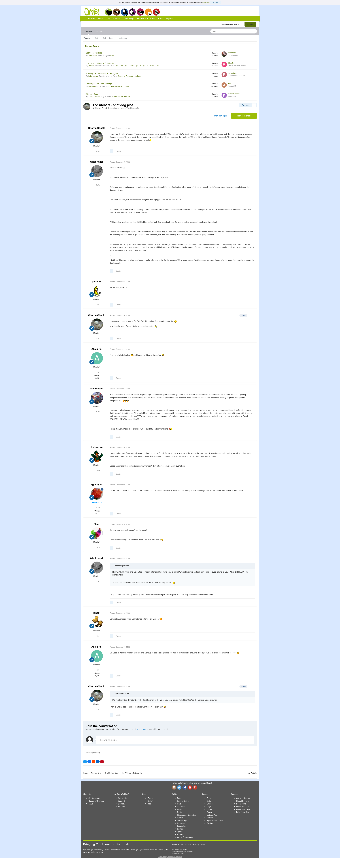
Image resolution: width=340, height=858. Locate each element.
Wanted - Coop (92, 94)
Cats (124, 12)
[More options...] (252, 128)
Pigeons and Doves (215, 820)
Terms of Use (177, 844)
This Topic (244, 31)
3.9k (98, 185)
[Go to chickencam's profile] (97, 456)
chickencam (96, 447)
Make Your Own (243, 809)
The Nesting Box (133, 108)
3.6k (98, 151)
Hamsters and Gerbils (148, 12)
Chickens (108, 12)
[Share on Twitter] (85, 761)
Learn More (98, 852)
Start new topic (220, 115)
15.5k (97, 547)
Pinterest (195, 787)
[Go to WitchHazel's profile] (97, 171)
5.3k (98, 411)
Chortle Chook (96, 128)
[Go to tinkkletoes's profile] (224, 54)
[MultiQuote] (111, 151)
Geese (209, 812)
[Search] (254, 31)
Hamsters (181, 823)
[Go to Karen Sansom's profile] (224, 95)
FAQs (90, 803)
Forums (87, 38)
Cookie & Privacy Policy (195, 844)
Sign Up (250, 24)
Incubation (181, 826)
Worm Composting (185, 837)
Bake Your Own (242, 812)
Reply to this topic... (108, 739)
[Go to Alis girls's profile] (97, 358)
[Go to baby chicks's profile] (224, 74)
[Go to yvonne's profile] (97, 291)
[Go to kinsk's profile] (97, 622)
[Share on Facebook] (89, 761)
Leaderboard (122, 38)
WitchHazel (96, 161)
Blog (149, 803)
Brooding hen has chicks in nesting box (102, 73)
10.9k (97, 470)
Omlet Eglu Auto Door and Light (99, 83)
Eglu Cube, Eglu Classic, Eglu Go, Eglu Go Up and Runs (137, 65)
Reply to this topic (244, 115)
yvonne (96, 281)
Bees (179, 798)
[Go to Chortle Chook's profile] (86, 106)
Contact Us (122, 798)
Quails (179, 831)
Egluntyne (96, 484)
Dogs (116, 12)
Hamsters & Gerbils (146, 18)
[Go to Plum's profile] (97, 533)
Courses (234, 794)
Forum (150, 798)
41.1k (97, 507)
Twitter (179, 787)
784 (97, 636)
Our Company (94, 798)
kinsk (96, 613)
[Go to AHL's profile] (224, 85)
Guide (174, 794)
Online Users (108, 38)
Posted (120, 128)
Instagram (174, 787)
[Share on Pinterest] (102, 761)
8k (97, 372)
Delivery (121, 803)
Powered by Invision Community (170, 856)
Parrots (180, 828)
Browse (89, 31)
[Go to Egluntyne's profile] (97, 494)
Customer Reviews (96, 801)
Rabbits (132, 12)
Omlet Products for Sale (119, 86)
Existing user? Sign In (231, 24)
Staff (96, 38)
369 (97, 304)
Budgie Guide (183, 801)
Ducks (179, 812)
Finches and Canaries (186, 815)
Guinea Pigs (140, 12)
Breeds (204, 794)
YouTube (190, 787)
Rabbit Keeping (242, 801)
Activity (99, 31)
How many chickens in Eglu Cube (100, 63)
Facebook (184, 787)
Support (169, 18)
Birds (156, 12)
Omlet (93, 12)
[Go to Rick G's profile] (224, 64)
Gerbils (180, 817)
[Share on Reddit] (93, 761)
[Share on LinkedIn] (98, 761)
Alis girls (96, 349)
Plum (96, 524)
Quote (118, 151)
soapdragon (96, 388)
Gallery (151, 801)
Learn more (206, 2)
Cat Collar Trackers (94, 52)
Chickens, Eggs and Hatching (129, 76)
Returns (121, 806)
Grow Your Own (243, 806)
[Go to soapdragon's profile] (97, 398)
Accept (215, 2)
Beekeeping (241, 803)
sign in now (141, 729)
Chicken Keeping (243, 798)
